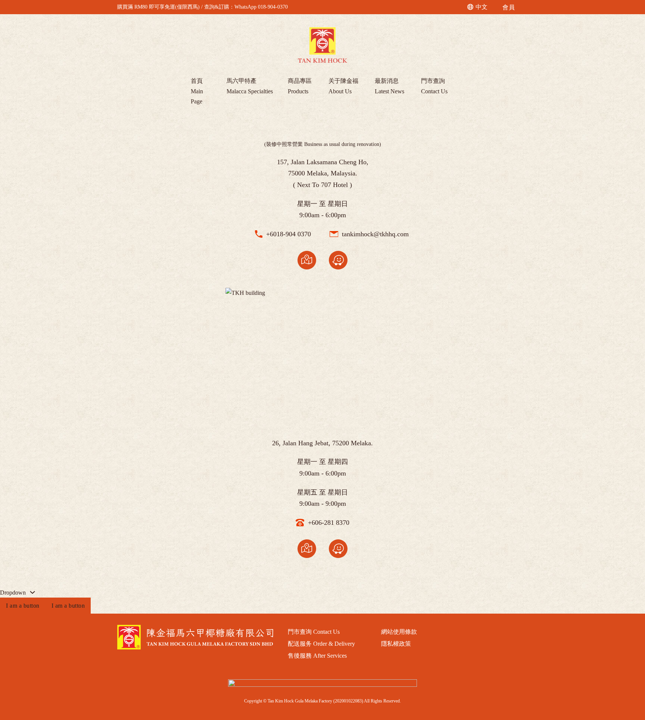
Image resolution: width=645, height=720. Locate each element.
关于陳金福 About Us (343, 86)
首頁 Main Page (197, 91)
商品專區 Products (300, 86)
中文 (481, 7)
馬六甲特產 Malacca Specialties (250, 86)
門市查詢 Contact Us (434, 86)
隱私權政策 (396, 643)
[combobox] (477, 7)
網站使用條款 (399, 632)
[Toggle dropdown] (32, 592)
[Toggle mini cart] (525, 7)
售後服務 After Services (317, 655)
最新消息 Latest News (389, 86)
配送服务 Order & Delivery (321, 643)
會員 (508, 7)
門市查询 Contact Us (314, 632)
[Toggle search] (458, 7)
